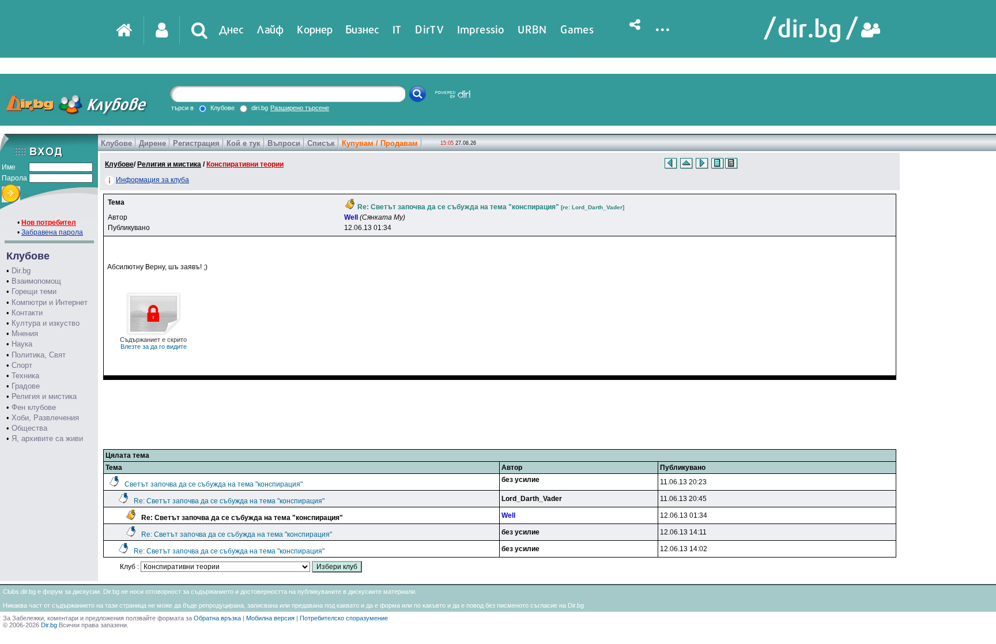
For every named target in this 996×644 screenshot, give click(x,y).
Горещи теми (34, 291)
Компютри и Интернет (50, 302)
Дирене (152, 143)
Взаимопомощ (36, 281)
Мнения (25, 333)
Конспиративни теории (245, 164)
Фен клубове (34, 407)
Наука (22, 344)
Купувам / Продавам (380, 143)
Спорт (22, 365)
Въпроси (283, 143)
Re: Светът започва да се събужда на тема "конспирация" (229, 501)
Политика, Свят (39, 355)
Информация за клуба (152, 180)
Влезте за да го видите (153, 343)
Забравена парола (52, 232)
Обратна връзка (217, 618)
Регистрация (196, 143)
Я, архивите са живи (47, 438)
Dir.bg (21, 270)
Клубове (116, 143)
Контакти (27, 312)
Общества (29, 428)
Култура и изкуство (46, 323)
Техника (25, 375)
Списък (321, 143)
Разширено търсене (299, 107)
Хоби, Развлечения (45, 417)
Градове (26, 386)
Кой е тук (244, 143)
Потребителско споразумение (344, 618)
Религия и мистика (44, 396)
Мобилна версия (270, 618)
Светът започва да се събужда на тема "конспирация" (213, 484)
